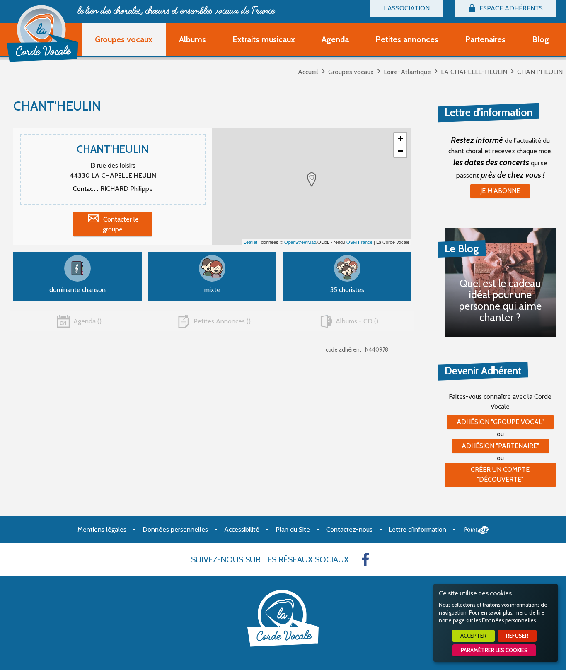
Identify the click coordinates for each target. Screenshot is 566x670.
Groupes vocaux (351, 72)
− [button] (400, 151)
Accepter (473, 636)
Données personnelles (509, 620)
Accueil (308, 72)
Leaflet (250, 242)
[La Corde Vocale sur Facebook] (365, 559)
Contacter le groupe (121, 224)
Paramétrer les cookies (494, 650)
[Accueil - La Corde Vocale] (42, 34)
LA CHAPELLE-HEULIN (474, 72)
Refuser (517, 636)
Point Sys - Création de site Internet (476, 530)
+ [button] (400, 138)
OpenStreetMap (300, 242)
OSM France (359, 242)
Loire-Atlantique (407, 72)
